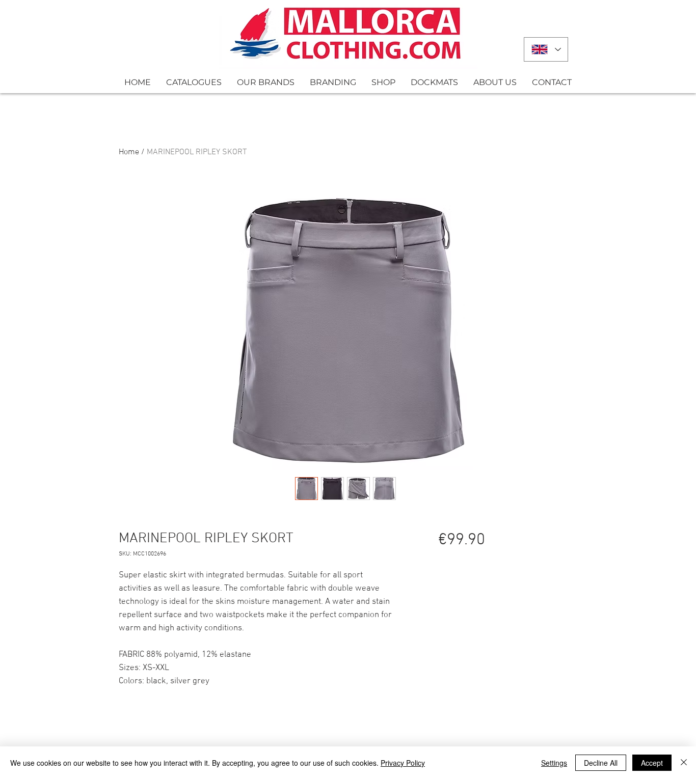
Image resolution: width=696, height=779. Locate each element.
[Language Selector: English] (546, 49)
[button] (193, 82)
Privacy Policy (403, 763)
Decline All (601, 763)
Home (129, 152)
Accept (652, 763)
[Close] (684, 763)
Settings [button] (554, 763)
